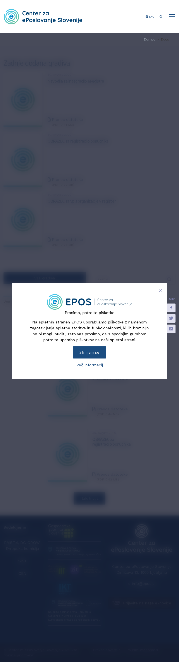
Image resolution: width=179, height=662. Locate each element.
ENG (151, 16)
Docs (165, 39)
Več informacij (89, 365)
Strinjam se (89, 352)
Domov (149, 39)
